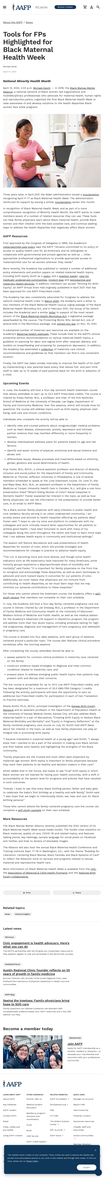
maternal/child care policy (19, 246)
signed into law (66, 323)
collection (47, 349)
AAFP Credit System (36, 1141)
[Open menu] (4, 7)
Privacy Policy (32, 1161)
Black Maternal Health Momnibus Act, (44, 316)
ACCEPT (86, 1167)
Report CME (79, 1104)
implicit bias (56, 279)
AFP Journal (41, 7)
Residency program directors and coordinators (36, 1116)
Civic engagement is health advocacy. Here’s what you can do (36, 945)
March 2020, (52, 300)
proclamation (91, 194)
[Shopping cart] (85, 7)
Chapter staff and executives (82, 1128)
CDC (93, 868)
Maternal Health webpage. (33, 333)
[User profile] (91, 7)
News (5, 1121)
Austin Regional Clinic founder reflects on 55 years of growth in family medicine (36, 972)
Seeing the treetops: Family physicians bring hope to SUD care (36, 1002)
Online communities (83, 1135)
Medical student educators (34, 1106)
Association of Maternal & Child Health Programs (38, 872)
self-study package (29, 810)
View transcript (80, 1110)
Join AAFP (75, 1044)
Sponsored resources (83, 1121)
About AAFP (9, 1099)
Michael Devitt (41, 87)
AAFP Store (55, 1135)
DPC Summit (56, 1130)
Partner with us (34, 1099)
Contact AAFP (9, 1116)
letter (52, 312)
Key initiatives (9, 1104)
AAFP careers (9, 1110)
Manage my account (83, 1099)
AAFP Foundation (58, 1099)
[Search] (98, 7)
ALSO (29, 1125)
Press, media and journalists (11, 1128)
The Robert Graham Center (59, 1123)
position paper (68, 276)
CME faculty (32, 1136)
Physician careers (82, 1116)
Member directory (82, 1144)
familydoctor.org (58, 1104)
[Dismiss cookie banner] (95, 1150)
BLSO (29, 1130)
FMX (52, 1110)
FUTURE (54, 1116)
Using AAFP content (12, 1135)
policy (47, 276)
